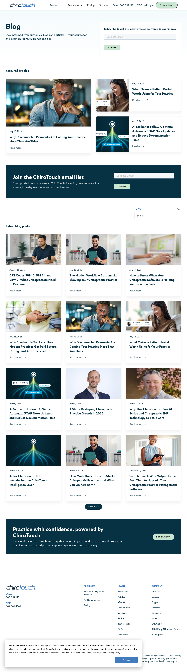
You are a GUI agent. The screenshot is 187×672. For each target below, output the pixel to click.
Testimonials (124, 624)
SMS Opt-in (157, 624)
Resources (123, 591)
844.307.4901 (13, 606)
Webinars (122, 613)
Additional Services (93, 600)
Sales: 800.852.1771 (124, 5)
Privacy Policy (175, 655)
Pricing (91, 5)
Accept (126, 660)
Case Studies (124, 607)
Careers (155, 597)
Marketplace (157, 634)
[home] (22, 5)
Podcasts (122, 618)
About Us (156, 591)
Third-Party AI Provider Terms (166, 629)
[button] (56, 5)
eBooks (121, 602)
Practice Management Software (94, 593)
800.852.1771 (13, 597)
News (154, 618)
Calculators (123, 634)
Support (103, 5)
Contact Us (157, 613)
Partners (156, 607)
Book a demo (167, 5)
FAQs (120, 629)
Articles (121, 597)
